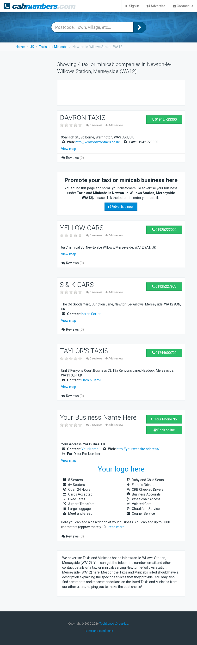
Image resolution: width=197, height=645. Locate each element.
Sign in (133, 6)
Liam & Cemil (91, 380)
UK (32, 47)
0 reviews (96, 125)
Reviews (74, 158)
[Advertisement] (118, 92)
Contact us (184, 6)
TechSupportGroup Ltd (113, 623)
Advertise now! (122, 207)
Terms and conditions (98, 631)
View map (68, 149)
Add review (115, 125)
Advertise (157, 6)
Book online (166, 430)
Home (20, 47)
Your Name (89, 449)
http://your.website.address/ (138, 449)
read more (116, 527)
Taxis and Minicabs (53, 47)
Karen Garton (91, 314)
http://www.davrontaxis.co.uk (97, 142)
